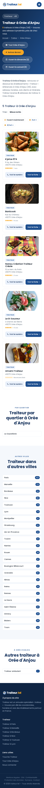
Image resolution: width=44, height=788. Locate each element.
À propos (28, 780)
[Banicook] (22, 194)
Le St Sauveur (12, 318)
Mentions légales (13, 777)
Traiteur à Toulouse (11, 740)
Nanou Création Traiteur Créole (18, 265)
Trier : (5, 112)
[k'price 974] (22, 141)
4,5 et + (10, 125)
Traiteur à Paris (9, 724)
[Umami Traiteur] (22, 353)
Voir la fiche (33, 174)
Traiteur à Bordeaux (11, 732)
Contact (36, 780)
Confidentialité (31, 777)
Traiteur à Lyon (9, 744)
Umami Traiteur (14, 370)
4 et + (34, 120)
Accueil (5, 38)
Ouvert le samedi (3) (17, 67)
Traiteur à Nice (8, 736)
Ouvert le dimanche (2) (18, 59)
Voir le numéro (16, 174)
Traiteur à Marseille (10, 728)
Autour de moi (14, 52)
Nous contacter (9, 765)
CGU (22, 777)
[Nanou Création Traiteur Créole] (22, 246)
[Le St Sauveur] (22, 301)
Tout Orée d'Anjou (16, 45)
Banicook (10, 211)
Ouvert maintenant (15, 120)
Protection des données (14, 780)
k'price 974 (11, 159)
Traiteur (14, 4)
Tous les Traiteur (9, 757)
